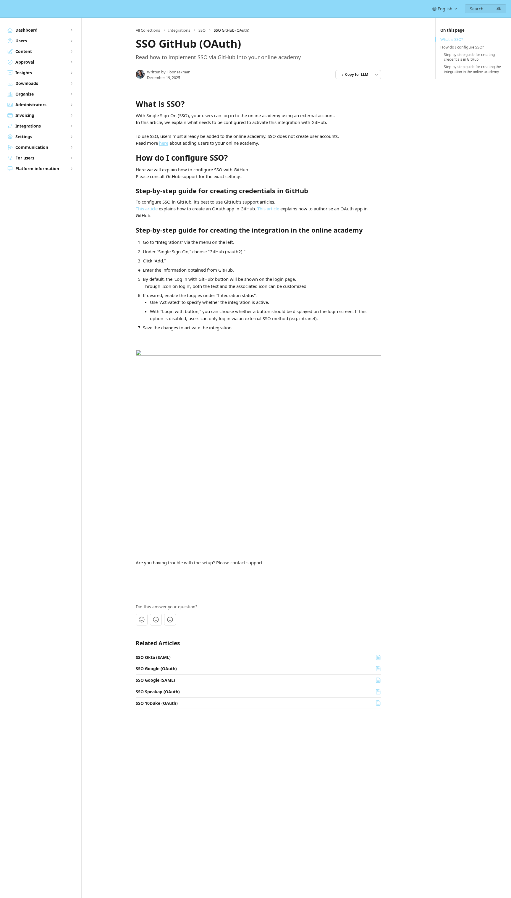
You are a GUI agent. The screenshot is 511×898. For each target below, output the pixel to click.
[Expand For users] (71, 158)
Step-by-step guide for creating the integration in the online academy (472, 69)
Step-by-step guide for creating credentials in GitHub (469, 57)
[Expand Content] (71, 51)
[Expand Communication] (71, 147)
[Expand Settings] (71, 137)
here (163, 143)
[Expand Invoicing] (71, 115)
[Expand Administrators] (71, 105)
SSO (202, 30)
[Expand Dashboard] (71, 30)
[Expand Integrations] (71, 126)
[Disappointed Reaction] (142, 619)
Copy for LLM (356, 74)
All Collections (148, 30)
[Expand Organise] (71, 94)
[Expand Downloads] (71, 83)
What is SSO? (451, 39)
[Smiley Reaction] (170, 619)
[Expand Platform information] (71, 169)
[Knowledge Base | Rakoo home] (6, 9)
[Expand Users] (71, 41)
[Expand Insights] (71, 73)
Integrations (179, 30)
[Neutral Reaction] (156, 619)
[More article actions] (376, 74)
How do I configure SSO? (462, 47)
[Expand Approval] (71, 62)
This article (147, 209)
